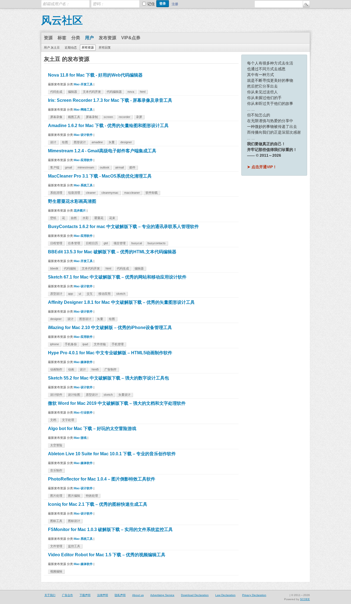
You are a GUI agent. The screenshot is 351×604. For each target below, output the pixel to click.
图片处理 (56, 495)
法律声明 (102, 595)
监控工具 (74, 546)
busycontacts (157, 243)
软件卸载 (152, 192)
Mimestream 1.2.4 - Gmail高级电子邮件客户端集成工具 (102, 150)
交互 (90, 293)
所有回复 (105, 47)
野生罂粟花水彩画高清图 (72, 201)
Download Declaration (195, 595)
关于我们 (49, 595)
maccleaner (132, 192)
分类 (75, 37)
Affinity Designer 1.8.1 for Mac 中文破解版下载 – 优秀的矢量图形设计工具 (121, 302)
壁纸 (53, 218)
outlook (104, 167)
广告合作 (67, 595)
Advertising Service (162, 595)
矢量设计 (124, 394)
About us (138, 595)
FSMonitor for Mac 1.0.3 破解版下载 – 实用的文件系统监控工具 (110, 529)
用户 (89, 37)
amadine (97, 142)
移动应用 (104, 293)
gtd (106, 243)
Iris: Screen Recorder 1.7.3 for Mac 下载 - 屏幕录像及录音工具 (110, 100)
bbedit (54, 268)
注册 (175, 4)
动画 (71, 369)
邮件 (132, 167)
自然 (74, 218)
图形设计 (80, 142)
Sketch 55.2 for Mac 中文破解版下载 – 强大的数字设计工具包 (108, 378)
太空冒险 (56, 445)
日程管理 (56, 243)
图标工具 (56, 520)
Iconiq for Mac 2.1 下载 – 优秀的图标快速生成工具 (97, 504)
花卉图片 (80, 210)
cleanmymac (109, 192)
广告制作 (110, 369)
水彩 (86, 218)
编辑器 (72, 91)
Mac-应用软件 (83, 160)
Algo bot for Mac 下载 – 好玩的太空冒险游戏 (92, 428)
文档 (53, 420)
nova (131, 91)
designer (126, 142)
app (70, 293)
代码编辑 (70, 268)
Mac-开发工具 (83, 84)
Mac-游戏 (80, 437)
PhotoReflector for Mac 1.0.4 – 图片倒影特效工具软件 (101, 479)
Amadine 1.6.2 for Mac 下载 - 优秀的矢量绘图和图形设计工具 (108, 125)
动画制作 (56, 369)
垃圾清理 (74, 192)
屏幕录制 (92, 117)
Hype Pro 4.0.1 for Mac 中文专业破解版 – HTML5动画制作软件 (110, 352)
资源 (48, 37)
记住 (151, 4)
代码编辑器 (114, 91)
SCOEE (305, 599)
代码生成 (56, 91)
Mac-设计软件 (83, 134)
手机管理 (118, 344)
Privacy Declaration (254, 595)
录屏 (139, 117)
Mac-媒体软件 (83, 362)
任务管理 (74, 243)
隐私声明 (120, 595)
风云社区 (62, 20)
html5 (95, 369)
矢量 (112, 142)
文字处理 (68, 420)
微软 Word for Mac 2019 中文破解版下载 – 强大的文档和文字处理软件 (117, 403)
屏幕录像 (56, 117)
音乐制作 (56, 470)
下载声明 (85, 595)
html (142, 91)
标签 (62, 37)
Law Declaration (225, 595)
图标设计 (74, 520)
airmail (119, 167)
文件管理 (56, 546)
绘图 (65, 142)
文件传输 (100, 344)
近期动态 (71, 47)
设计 (53, 142)
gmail (68, 167)
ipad (85, 344)
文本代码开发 (92, 91)
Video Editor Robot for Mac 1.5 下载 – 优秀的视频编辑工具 (106, 554)
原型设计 (56, 293)
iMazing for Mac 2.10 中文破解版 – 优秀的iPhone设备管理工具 (110, 327)
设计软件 (56, 394)
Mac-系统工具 (83, 185)
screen (108, 117)
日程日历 (92, 243)
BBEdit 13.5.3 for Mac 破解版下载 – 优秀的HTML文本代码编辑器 (112, 251)
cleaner (91, 192)
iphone (54, 344)
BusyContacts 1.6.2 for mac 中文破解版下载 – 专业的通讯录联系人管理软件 (123, 226)
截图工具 (74, 117)
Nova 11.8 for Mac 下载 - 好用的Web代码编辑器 (95, 75)
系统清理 (56, 192)
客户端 (54, 167)
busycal (136, 243)
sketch (120, 293)
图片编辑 (74, 495)
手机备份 (71, 344)
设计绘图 (74, 394)
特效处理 (92, 495)
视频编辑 (56, 571)
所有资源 (88, 47)
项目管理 (120, 243)
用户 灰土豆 (52, 47)
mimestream (86, 167)
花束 (112, 218)
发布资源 (107, 37)
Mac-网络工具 (83, 109)
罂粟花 (98, 218)
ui (80, 293)
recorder (124, 117)
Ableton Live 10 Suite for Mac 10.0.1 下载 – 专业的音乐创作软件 (112, 453)
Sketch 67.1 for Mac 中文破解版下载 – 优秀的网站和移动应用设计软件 (117, 277)
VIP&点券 (130, 37)
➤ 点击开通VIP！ (262, 167)
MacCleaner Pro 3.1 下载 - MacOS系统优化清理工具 (100, 176)
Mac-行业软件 (83, 412)
